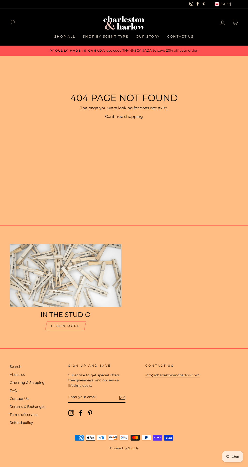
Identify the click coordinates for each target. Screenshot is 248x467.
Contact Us (180, 36)
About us (17, 375)
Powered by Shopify (124, 448)
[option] (124, 50)
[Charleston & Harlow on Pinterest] (90, 413)
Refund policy (21, 423)
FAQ (13, 391)
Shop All (65, 36)
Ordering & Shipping (27, 383)
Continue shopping (124, 116)
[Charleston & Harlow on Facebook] (81, 413)
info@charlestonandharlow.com (172, 375)
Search (15, 367)
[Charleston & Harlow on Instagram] (71, 413)
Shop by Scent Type (106, 36)
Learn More (65, 326)
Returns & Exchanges (27, 407)
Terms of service (23, 415)
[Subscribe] (122, 397)
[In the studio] (65, 275)
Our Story (148, 36)
